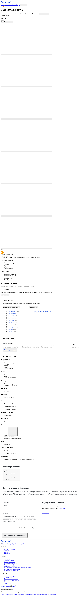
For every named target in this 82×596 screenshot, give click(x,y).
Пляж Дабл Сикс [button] (12, 315)
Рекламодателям (8, 581)
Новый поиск (23, 5)
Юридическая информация (11, 564)
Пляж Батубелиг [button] (12, 313)
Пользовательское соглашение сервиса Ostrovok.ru (17, 567)
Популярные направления (11, 563)
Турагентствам (8, 577)
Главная (7, 527)
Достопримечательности (11, 307)
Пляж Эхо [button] (10, 331)
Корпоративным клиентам (11, 579)
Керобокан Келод (23, 527)
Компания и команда (9, 549)
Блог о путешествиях (9, 562)
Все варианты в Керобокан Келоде (10, 5)
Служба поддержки (9, 560)
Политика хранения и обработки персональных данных (16, 594)
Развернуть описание (10, 350)
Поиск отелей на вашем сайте (12, 580)
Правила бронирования (10, 566)
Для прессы (7, 553)
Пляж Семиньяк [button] (11, 311)
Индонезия (13, 527)
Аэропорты (33, 307)
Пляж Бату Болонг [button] (12, 327)
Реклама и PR (7, 583)
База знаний (7, 559)
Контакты (6, 550)
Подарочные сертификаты (11, 570)
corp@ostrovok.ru (62, 508)
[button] (41, 39)
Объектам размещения (10, 576)
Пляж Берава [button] (11, 320)
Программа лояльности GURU (12, 569)
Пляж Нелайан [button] (11, 324)
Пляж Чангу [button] (11, 322)
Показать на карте (44, 13)
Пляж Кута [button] (10, 329)
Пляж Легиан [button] (11, 318)
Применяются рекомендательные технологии (43, 594)
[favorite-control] (2, 22)
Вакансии (6, 552)
